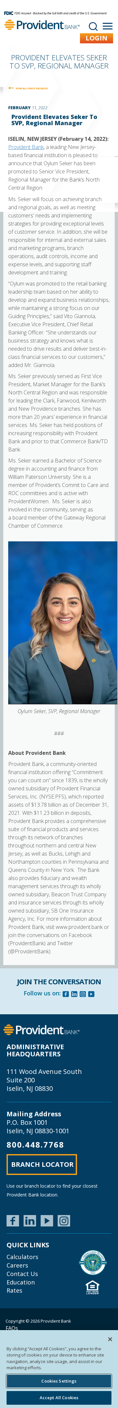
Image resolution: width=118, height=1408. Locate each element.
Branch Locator (42, 1164)
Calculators (22, 1257)
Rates (14, 1290)
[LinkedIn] (30, 1220)
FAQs (12, 1328)
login (97, 38)
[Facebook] (66, 995)
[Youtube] (91, 995)
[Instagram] (83, 995)
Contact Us (22, 1274)
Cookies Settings (58, 1381)
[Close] (110, 1339)
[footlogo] (41, 1029)
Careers (17, 1265)
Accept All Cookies (59, 1398)
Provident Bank (26, 147)
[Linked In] (74, 995)
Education (21, 1282)
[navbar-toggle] (108, 26)
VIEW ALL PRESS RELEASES (32, 88)
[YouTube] (47, 1220)
